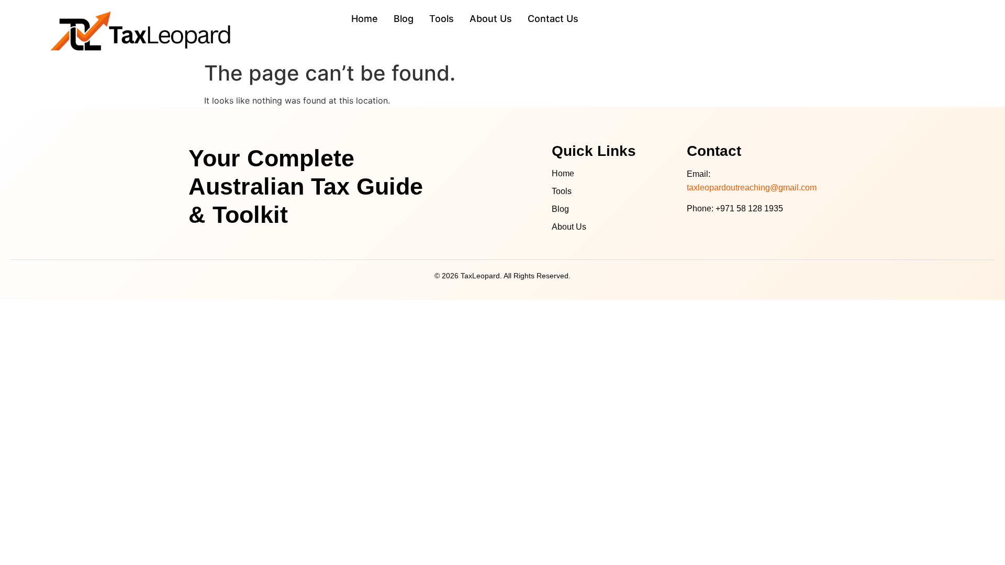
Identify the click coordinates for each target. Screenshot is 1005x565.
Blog (560, 209)
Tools (562, 191)
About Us (569, 226)
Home (563, 173)
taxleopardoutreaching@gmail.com (752, 187)
